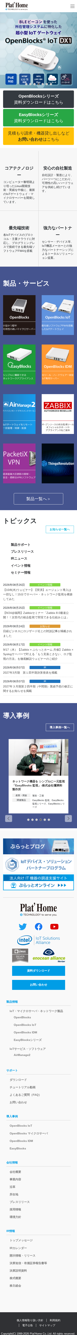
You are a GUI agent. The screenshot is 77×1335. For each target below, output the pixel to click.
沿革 (12, 1186)
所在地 (14, 1194)
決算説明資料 (18, 1270)
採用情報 (15, 1209)
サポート (12, 1070)
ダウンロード (18, 1079)
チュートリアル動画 (23, 1087)
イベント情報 (21, 565)
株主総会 (15, 1285)
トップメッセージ (21, 1240)
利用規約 (55, 1320)
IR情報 (10, 1231)
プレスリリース (22, 551)
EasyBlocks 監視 (40, 800)
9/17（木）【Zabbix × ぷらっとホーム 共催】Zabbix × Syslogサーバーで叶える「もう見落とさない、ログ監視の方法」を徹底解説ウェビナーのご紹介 (38, 654)
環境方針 (15, 1217)
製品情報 (12, 1001)
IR (45, 667)
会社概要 (15, 1171)
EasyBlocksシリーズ (28, 1039)
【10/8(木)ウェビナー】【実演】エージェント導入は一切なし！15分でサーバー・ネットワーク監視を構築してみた (37, 594)
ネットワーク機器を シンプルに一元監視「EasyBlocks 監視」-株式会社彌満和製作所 (38, 785)
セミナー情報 (21, 572)
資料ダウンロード (38, 970)
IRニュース (19, 558)
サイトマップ (47, 1325)
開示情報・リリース (23, 1255)
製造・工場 (38, 795)
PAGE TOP (71, 1291)
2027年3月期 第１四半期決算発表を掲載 (30, 672)
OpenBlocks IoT (25, 1024)
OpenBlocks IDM (25, 1032)
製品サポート (21, 544)
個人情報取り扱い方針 (30, 1320)
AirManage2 (22, 1055)
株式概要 (15, 1278)
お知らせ (45, 626)
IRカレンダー (18, 1248)
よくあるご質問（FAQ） (25, 1094)
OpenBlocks (22, 1017)
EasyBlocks (18, 1148)
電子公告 (27, 1325)
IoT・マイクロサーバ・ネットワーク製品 (36, 1011)
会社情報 (12, 1162)
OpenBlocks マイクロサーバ (29, 1133)
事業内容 (15, 1179)
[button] (26, 84)
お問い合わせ (38, 984)
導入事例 (12, 1116)
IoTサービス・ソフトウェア (28, 1048)
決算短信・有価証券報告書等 (28, 1263)
